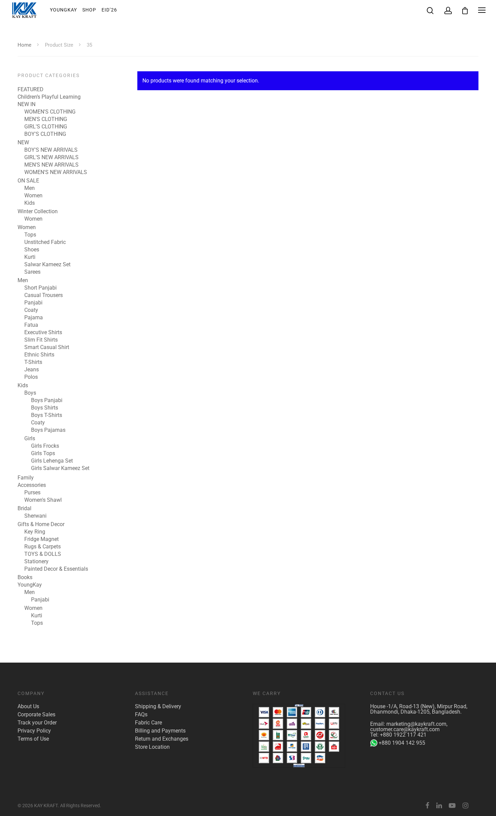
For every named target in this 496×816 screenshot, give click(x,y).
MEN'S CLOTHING (45, 119)
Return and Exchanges (161, 739)
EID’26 (109, 10)
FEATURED (31, 89)
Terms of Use (33, 739)
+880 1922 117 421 (403, 735)
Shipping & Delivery (158, 706)
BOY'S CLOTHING (45, 134)
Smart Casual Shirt (46, 347)
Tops (30, 235)
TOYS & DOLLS (42, 554)
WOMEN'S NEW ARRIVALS (55, 172)
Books (25, 577)
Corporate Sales (36, 714)
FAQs (141, 714)
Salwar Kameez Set (47, 264)
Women (33, 195)
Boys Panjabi (46, 400)
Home (24, 45)
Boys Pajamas (48, 430)
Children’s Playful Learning (49, 97)
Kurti (29, 257)
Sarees (32, 272)
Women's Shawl (43, 500)
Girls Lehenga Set (52, 461)
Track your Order (37, 722)
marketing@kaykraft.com (416, 724)
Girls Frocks (45, 446)
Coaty (31, 310)
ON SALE (28, 180)
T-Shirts (33, 362)
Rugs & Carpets (42, 546)
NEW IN (26, 104)
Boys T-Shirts (46, 415)
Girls (29, 438)
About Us (28, 706)
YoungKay (63, 10)
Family (26, 477)
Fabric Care (148, 722)
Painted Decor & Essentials (56, 569)
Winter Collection (38, 211)
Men (29, 188)
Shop (89, 10)
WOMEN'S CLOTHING (50, 112)
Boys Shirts (44, 408)
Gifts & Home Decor (41, 524)
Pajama (33, 317)
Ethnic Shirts (39, 354)
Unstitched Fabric (45, 242)
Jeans (31, 369)
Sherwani (35, 516)
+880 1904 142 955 (402, 743)
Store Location (152, 747)
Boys (30, 393)
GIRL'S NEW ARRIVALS (51, 157)
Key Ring (34, 532)
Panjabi (33, 302)
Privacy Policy (34, 731)
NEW (23, 142)
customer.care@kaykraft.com (405, 729)
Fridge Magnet (41, 539)
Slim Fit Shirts (41, 340)
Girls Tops (43, 453)
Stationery (36, 561)
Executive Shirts (43, 332)
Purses (32, 492)
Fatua (31, 325)
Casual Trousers (43, 295)
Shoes (31, 249)
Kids (29, 203)
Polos (31, 377)
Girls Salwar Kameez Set (60, 468)
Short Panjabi (40, 288)
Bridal (24, 508)
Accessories (32, 485)
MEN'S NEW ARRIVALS (51, 165)
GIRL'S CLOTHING (45, 126)
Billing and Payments (160, 731)
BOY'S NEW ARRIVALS (51, 150)
